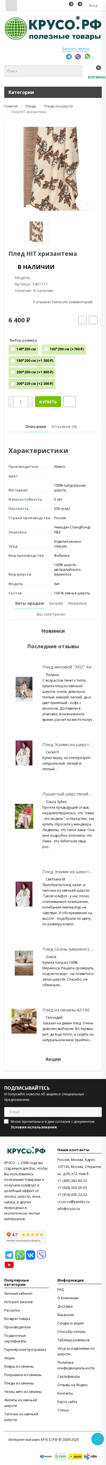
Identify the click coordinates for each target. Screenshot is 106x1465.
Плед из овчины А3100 (66, 1010)
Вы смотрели (51, 614)
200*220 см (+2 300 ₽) (34, 383)
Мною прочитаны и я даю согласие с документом (52, 1124)
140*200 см (26, 349)
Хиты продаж (29, 603)
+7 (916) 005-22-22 (72, 1194)
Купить (48, 401)
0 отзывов (41, 302)
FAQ (60, 1289)
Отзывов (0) (64, 426)
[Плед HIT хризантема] (53, 169)
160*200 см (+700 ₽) (67, 349)
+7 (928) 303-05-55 (72, 1187)
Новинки (77, 603)
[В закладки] (82, 320)
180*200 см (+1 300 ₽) (34, 360)
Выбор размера (23, 340)
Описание (35, 426)
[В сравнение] (93, 320)
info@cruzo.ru (68, 1208)
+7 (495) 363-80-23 (72, 1180)
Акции (56, 603)
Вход (92, 5)
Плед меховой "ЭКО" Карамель (74, 667)
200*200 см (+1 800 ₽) (34, 372)
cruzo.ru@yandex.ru (73, 1201)
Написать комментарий (72, 302)
